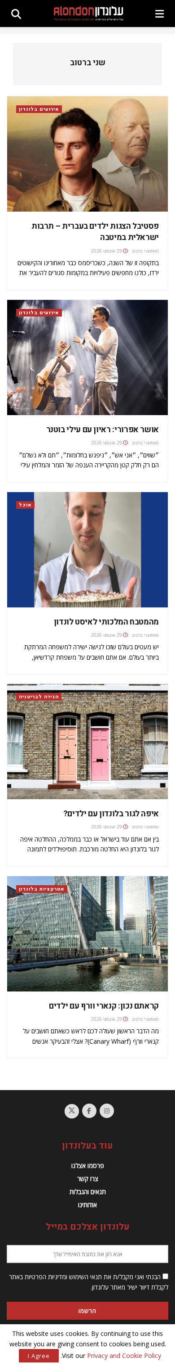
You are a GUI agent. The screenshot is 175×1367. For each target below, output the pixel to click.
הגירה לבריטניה (39, 697)
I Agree (39, 1356)
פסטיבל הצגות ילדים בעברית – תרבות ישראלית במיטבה (95, 232)
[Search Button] (16, 13)
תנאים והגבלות (88, 1191)
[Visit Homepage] (88, 14)
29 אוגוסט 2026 (106, 251)
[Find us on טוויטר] (72, 1111)
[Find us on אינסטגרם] (107, 1111)
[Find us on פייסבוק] (89, 1111)
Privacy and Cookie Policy (124, 1355)
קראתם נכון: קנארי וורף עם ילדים (104, 1006)
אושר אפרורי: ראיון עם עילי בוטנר (102, 430)
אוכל (25, 505)
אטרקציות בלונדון (42, 889)
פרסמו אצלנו (87, 1165)
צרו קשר (87, 1178)
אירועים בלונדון (39, 109)
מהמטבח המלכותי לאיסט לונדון (105, 622)
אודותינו (87, 1204)
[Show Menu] (159, 13)
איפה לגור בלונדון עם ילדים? (111, 814)
